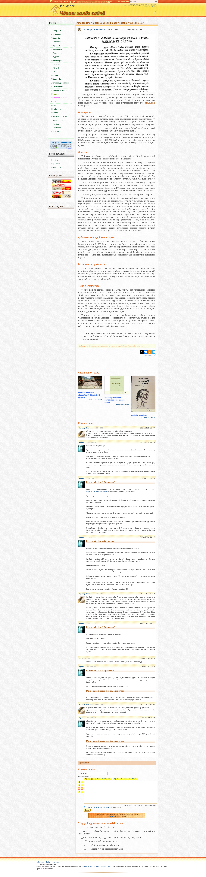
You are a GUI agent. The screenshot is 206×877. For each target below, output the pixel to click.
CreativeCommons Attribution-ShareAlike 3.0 (97, 866)
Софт (53, 105)
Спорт (54, 101)
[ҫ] (81, 789)
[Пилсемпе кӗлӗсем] (56, 190)
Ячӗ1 (98, 779)
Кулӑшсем (56, 109)
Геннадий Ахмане (122, 404)
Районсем (57, 49)
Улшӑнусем (58, 120)
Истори (54, 75)
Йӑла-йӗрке (57, 60)
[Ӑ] (79, 783)
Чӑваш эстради (60, 90)
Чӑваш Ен (55, 38)
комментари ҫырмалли (100, 807)
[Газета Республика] (56, 197)
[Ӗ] (79, 786)
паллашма (150, 103)
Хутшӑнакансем (60, 116)
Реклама (57, 128)
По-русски (109, 2)
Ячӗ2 (104, 779)
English (117, 2)
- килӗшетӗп (103, 807)
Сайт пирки (40, 862)
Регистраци (69, 1)
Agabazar (82, 442)
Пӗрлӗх (54, 113)
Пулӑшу (56, 124)
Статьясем (56, 34)
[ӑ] (81, 783)
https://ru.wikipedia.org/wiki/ (97, 492)
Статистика (56, 862)
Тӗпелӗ (56, 68)
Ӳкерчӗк (127, 779)
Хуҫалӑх (56, 57)
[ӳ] (81, 792)
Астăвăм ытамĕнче (148, 417)
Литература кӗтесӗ (60, 83)
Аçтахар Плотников (95, 399)
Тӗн (54, 72)
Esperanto (125, 2)
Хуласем (57, 45)
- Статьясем (57, 87)
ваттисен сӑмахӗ (150, 7)
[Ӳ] (79, 792)
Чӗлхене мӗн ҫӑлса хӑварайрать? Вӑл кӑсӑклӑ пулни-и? (89, 394)
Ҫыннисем (57, 53)
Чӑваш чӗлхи (57, 79)
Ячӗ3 (109, 779)
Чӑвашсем (57, 42)
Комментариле (149, 355)
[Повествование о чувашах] (56, 182)
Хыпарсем (56, 31)
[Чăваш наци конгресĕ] (66, 190)
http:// (134, 779)
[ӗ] (81, 786)
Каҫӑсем (55, 131)
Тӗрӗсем (57, 64)
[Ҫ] (79, 789)
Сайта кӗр (57, 1)
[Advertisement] (117, 362)
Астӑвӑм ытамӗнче (139, 415)
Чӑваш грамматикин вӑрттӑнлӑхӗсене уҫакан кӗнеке (114, 399)
